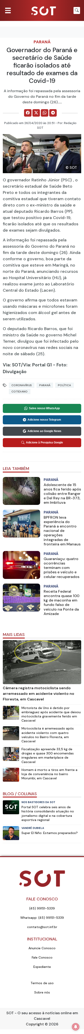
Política (64, 385)
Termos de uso (42, 983)
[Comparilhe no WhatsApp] (44, 113)
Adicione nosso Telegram (44, 419)
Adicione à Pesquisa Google (44, 442)
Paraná (42, 42)
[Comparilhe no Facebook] (28, 113)
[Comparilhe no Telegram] (53, 113)
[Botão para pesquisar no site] (77, 10)
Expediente (42, 967)
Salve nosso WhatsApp (44, 408)
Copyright (35, 1024)
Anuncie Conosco (42, 948)
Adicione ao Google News (44, 431)
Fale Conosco (42, 957)
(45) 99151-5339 (42, 908)
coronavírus (21, 385)
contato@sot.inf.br (42, 927)
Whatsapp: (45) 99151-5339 (42, 918)
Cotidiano (19, 391)
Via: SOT (12, 365)
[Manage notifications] (75, 1027)
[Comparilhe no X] (36, 113)
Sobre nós (42, 992)
